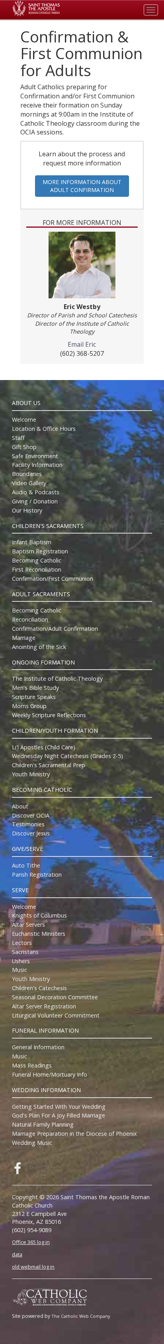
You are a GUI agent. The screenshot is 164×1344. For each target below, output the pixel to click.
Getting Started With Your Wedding (58, 1106)
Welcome (24, 419)
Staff (18, 438)
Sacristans (25, 952)
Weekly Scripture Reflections (49, 715)
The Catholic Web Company (80, 1316)
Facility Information (37, 464)
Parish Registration (37, 874)
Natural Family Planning (43, 1124)
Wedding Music (32, 1142)
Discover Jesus (31, 833)
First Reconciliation (36, 569)
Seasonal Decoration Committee (55, 997)
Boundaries (27, 474)
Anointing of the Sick (39, 647)
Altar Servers (28, 924)
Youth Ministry (31, 774)
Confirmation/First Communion (52, 578)
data (17, 1254)
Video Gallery (29, 483)
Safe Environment (35, 456)
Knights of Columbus (39, 915)
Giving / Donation (35, 501)
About (20, 806)
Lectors (22, 943)
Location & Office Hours (44, 428)
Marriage (23, 637)
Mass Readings (32, 1065)
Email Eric (82, 344)
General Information (38, 1047)
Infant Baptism (31, 542)
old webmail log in (33, 1266)
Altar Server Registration (44, 1006)
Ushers (21, 961)
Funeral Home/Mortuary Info (49, 1074)
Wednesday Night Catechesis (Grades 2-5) (67, 756)
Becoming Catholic (36, 560)
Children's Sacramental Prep (48, 765)
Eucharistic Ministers (38, 933)
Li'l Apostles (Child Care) (43, 747)
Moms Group (29, 706)
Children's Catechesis (39, 988)
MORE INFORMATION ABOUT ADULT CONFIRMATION (82, 186)
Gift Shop (24, 447)
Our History (27, 510)
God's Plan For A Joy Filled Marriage (58, 1115)
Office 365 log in (31, 1242)
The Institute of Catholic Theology (57, 678)
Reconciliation (30, 619)
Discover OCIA (30, 815)
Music (19, 969)
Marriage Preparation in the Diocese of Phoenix (74, 1133)
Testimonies (28, 824)
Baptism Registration (40, 551)
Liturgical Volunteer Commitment (56, 1015)
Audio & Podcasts (35, 492)
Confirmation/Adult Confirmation (55, 628)
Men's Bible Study (35, 687)
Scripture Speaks (34, 697)
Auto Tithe (26, 865)
